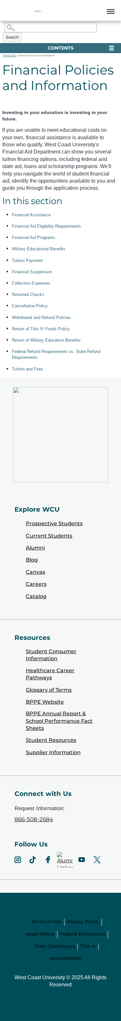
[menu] (109, 11)
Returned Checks (28, 294)
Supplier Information (53, 752)
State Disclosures (55, 946)
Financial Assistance (31, 214)
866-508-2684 (34, 819)
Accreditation (65, 958)
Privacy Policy (83, 922)
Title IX (88, 946)
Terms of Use (47, 922)
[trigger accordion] (15, 785)
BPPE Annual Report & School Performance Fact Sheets (59, 720)
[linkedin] (65, 860)
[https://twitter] (97, 860)
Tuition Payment (27, 260)
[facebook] (48, 860)
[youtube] (81, 860)
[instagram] (18, 860)
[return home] (38, 11)
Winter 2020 (9, 55)
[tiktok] (32, 860)
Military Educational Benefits (39, 248)
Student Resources (51, 740)
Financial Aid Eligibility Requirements (46, 226)
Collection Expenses (31, 283)
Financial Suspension (32, 271)
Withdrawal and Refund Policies (41, 317)
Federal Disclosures (82, 934)
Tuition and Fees (27, 369)
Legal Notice (40, 934)
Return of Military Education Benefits (46, 340)
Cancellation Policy (30, 305)
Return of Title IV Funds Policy (41, 328)
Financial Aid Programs (33, 237)
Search (12, 37)
